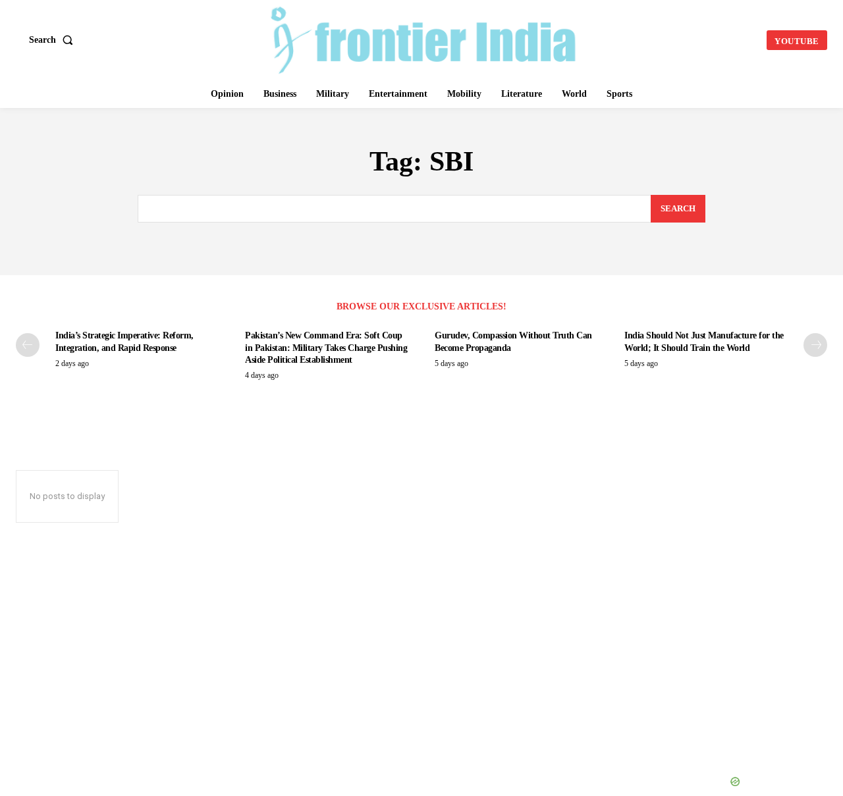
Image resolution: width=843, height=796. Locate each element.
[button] (53, 40)
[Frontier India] (423, 38)
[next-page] (815, 345)
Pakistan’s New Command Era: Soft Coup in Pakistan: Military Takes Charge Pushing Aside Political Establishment (326, 347)
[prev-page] (28, 345)
